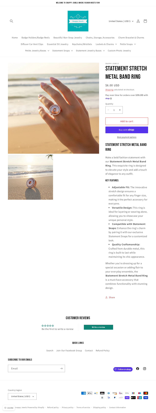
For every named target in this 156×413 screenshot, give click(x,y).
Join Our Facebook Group (69, 350)
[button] (11, 21)
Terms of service (83, 407)
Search (49, 350)
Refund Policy (103, 350)
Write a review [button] (98, 327)
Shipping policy (99, 407)
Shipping (109, 89)
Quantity (109, 103)
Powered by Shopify (36, 407)
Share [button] (112, 297)
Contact (89, 350)
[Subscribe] (61, 368)
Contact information (117, 407)
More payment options (126, 137)
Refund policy (53, 407)
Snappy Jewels (21, 407)
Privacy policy (67, 407)
